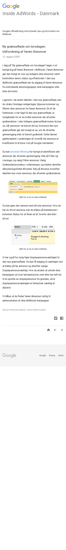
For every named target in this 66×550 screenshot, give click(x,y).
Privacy (52, 355)
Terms (61, 355)
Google (42, 355)
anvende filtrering (19, 151)
